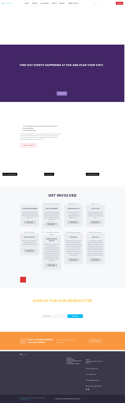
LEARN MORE (62, 93)
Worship (62, 3)
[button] (101, 3)
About (27, 3)
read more (29, 222)
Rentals (54, 3)
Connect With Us (73, 3)
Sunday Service (28, 145)
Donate (119, 3)
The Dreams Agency (25, 399)
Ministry (35, 3)
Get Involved (45, 3)
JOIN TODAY (95, 341)
